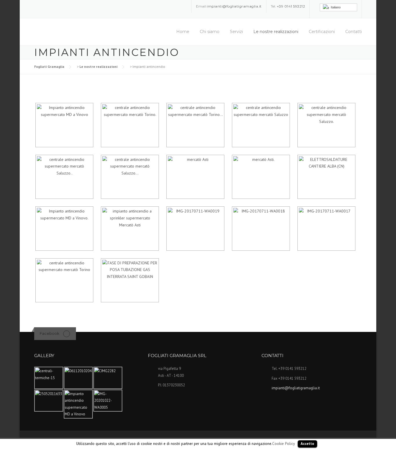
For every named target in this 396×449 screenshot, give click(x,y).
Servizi (236, 31)
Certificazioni (322, 31)
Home (182, 31)
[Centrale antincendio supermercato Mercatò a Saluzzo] (260, 125)
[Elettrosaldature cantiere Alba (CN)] (325, 177)
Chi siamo (209, 31)
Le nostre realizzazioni (275, 31)
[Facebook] (66, 333)
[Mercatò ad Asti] (194, 177)
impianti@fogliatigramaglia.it (296, 388)
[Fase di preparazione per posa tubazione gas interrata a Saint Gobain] (129, 280)
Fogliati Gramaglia (49, 66)
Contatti (353, 31)
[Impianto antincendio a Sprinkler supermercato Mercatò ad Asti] (129, 228)
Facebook (49, 333)
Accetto (307, 443)
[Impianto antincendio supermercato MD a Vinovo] (63, 125)
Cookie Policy (283, 443)
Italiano (335, 7)
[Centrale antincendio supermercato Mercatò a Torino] (129, 125)
